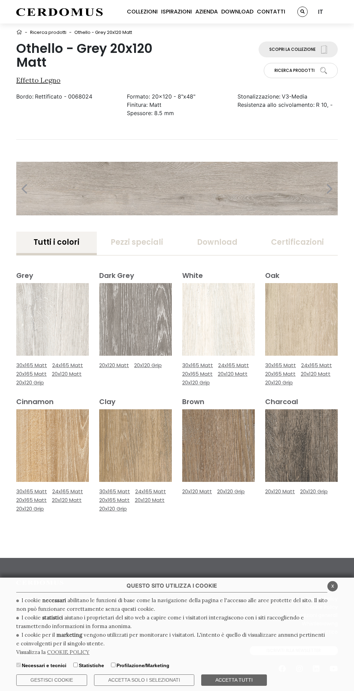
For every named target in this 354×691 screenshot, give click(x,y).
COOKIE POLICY (68, 652)
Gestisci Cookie (51, 680)
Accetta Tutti (234, 680)
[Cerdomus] (59, 11)
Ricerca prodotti (48, 32)
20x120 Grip (30, 382)
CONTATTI (271, 12)
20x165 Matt (31, 373)
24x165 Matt (67, 365)
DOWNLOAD (237, 12)
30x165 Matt (31, 365)
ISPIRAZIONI (176, 12)
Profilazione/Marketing (143, 665)
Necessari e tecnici (44, 665)
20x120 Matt (67, 373)
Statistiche (91, 665)
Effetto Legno (38, 80)
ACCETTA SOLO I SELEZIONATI (144, 680)
